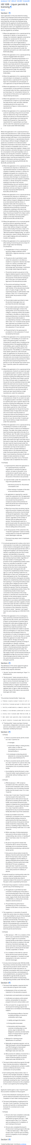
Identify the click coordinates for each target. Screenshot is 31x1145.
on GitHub (23, 1144)
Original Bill (26, 1)
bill (9, 1)
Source (3, 10)
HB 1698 (19, 1)
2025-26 (13, 1)
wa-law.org (4, 1)
